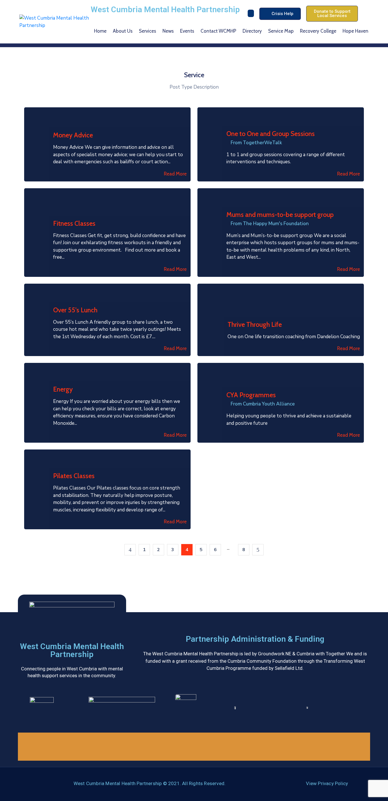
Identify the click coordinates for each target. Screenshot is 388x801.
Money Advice (73, 135)
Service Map (281, 31)
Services (147, 31)
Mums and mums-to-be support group (280, 215)
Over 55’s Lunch (75, 310)
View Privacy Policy (327, 783)
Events (187, 31)
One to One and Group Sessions (270, 134)
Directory (252, 31)
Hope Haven (355, 31)
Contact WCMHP (218, 31)
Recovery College (318, 31)
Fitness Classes (74, 223)
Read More (175, 174)
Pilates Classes (74, 476)
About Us (123, 31)
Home (100, 31)
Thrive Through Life (255, 325)
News (168, 31)
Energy (63, 389)
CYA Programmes (251, 395)
